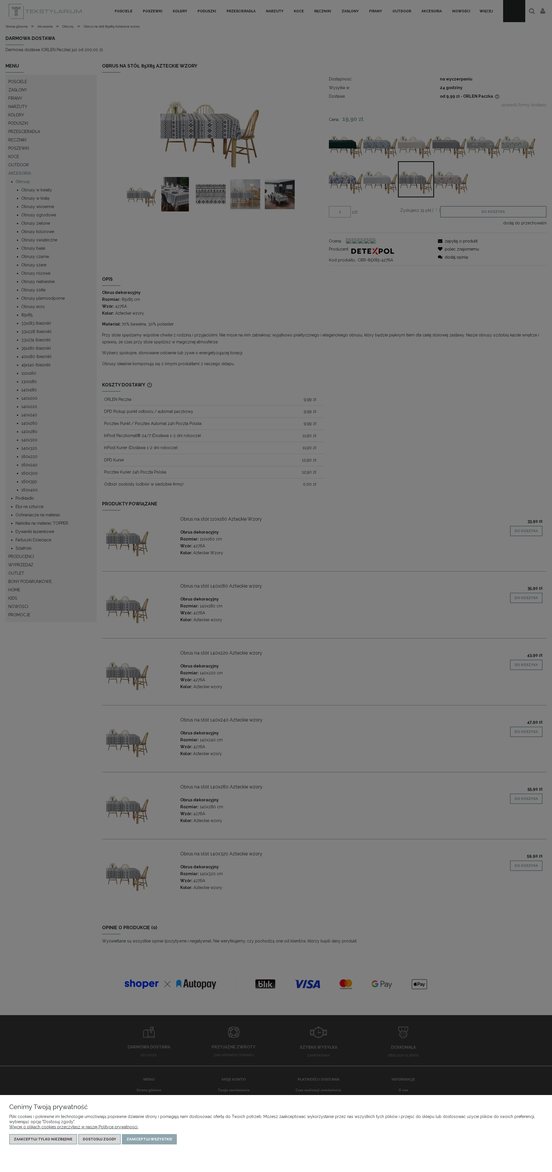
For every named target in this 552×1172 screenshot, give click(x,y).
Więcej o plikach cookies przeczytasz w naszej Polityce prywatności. (73, 1127)
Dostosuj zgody (99, 1139)
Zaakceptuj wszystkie (149, 1139)
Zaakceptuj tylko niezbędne (43, 1139)
